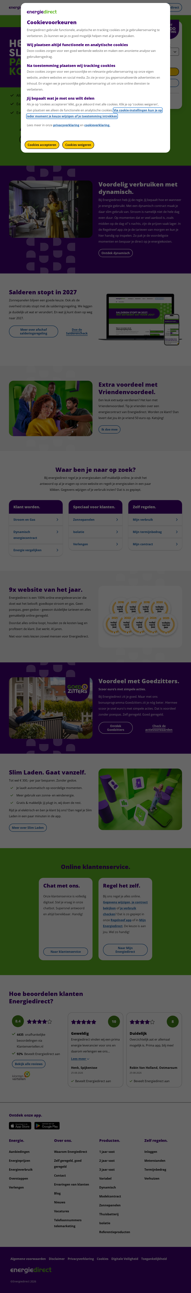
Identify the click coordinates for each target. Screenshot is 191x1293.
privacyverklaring (66, 125)
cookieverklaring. (97, 125)
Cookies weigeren (78, 145)
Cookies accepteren (42, 145)
